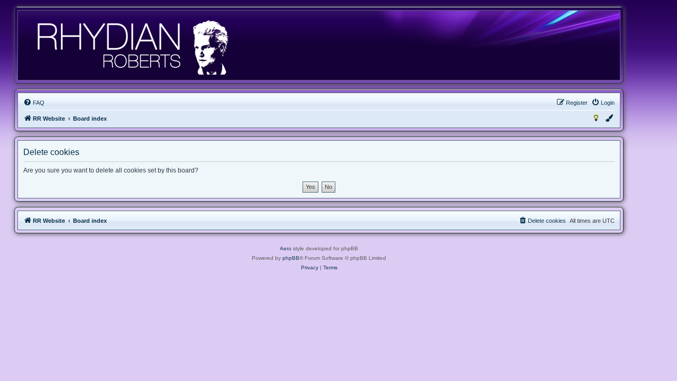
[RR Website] (132, 45)
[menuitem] (33, 102)
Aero (285, 248)
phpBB (290, 258)
